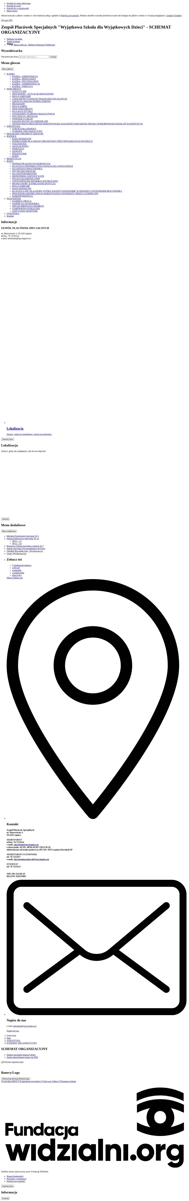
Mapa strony (12, 11)
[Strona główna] (94, 20)
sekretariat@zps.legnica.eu (26, 845)
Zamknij (170, 15)
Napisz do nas (13, 1031)
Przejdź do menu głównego (19, 3)
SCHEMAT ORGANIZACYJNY (22, 1043)
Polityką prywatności (70, 15)
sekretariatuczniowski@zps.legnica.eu (31, 859)
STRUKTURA (13, 1040)
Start (9, 1038)
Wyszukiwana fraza (9, 57)
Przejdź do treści (14, 6)
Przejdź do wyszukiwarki (18, 8)
